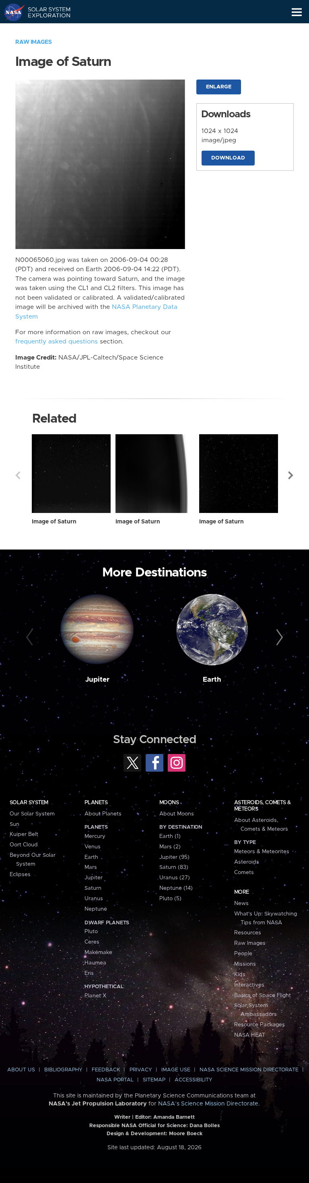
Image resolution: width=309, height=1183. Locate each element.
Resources (247, 933)
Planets (95, 802)
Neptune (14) (176, 888)
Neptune (95, 909)
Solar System (29, 802)
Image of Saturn (54, 522)
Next (291, 475)
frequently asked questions (56, 342)
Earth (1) (170, 836)
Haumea (95, 963)
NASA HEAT (249, 1035)
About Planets (103, 814)
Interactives (249, 985)
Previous (18, 475)
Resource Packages (259, 1025)
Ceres (91, 942)
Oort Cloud (24, 845)
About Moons (176, 814)
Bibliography (63, 1070)
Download (228, 158)
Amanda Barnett (174, 1117)
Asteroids (246, 862)
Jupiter (97, 679)
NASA (10, 12)
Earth (212, 679)
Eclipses (20, 874)
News (241, 903)
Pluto (91, 931)
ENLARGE (218, 87)
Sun (14, 824)
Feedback (106, 1070)
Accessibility (193, 1080)
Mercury (94, 836)
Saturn (92, 888)
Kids (239, 974)
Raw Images (33, 42)
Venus (92, 847)
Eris (89, 973)
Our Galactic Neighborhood (44, 30)
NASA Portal (115, 1080)
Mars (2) (170, 847)
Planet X (95, 996)
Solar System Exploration (44, 12)
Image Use (175, 1070)
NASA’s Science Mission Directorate (208, 1104)
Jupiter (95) (174, 857)
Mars (90, 867)
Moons (169, 802)
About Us (21, 1070)
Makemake (98, 952)
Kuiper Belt (24, 834)
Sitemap (154, 1080)
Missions (245, 964)
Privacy (141, 1070)
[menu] (297, 12)
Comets (244, 872)
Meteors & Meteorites (261, 851)
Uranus (93, 898)
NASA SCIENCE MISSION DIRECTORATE (249, 1070)
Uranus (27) (174, 878)
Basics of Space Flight (262, 995)
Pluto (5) (170, 898)
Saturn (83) (173, 867)
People (243, 953)
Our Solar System (32, 814)
